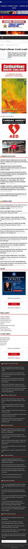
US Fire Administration (6, 330)
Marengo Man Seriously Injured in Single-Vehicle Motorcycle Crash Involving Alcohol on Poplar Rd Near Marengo (13, 238)
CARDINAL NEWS (7, 201)
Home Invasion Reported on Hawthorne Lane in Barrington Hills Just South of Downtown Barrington (13, 251)
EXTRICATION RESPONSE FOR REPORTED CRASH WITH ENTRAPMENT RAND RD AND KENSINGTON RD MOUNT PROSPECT (13, 173)
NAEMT (2, 323)
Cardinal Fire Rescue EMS (10, 363)
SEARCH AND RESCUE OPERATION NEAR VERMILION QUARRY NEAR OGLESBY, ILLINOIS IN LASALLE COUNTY (13, 167)
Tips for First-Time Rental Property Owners (11, 477)
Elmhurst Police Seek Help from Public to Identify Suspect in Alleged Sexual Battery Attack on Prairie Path (13, 400)
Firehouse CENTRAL (5, 322)
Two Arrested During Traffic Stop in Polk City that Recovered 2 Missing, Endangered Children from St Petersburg (13, 470)
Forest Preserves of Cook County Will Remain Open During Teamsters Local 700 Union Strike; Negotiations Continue (13, 263)
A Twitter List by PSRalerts (7, 116)
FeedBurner (17, 308)
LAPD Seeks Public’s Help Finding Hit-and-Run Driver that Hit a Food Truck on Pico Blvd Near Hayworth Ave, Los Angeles (14, 508)
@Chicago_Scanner (5, 339)
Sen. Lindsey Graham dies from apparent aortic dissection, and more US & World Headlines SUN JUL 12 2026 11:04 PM (14, 436)
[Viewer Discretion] (3, 54)
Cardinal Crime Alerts (9, 395)
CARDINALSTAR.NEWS (8, 480)
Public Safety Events (5, 329)
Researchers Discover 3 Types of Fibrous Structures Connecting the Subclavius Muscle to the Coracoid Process (14, 535)
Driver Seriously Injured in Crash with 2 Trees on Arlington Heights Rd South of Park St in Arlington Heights (13, 206)
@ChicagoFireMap (4, 338)
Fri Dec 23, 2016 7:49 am (6, 59)
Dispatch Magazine (5, 316)
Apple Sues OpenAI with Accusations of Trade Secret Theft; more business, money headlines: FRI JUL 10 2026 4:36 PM (14, 442)
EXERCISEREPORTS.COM (9, 514)
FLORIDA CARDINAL (8, 455)
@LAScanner (3, 343)
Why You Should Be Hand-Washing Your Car (12, 474)
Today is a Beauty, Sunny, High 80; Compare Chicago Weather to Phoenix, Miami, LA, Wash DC (13, 218)
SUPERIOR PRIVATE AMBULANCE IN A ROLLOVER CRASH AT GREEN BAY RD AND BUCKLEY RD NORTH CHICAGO (14, 161)
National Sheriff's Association (7, 325)
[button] (2, 17)
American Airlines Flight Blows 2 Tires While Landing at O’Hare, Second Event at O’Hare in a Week (13, 257)
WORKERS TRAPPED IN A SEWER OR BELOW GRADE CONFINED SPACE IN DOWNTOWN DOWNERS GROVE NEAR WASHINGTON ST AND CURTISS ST (14, 187)
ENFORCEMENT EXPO (6, 320)
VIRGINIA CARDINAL (8, 425)
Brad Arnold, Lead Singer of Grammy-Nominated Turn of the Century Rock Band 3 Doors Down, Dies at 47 (13, 491)
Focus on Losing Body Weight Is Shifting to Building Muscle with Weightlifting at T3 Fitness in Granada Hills (13, 486)
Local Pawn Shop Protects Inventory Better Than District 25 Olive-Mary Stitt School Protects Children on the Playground (14, 231)
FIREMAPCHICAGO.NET (9, 156)
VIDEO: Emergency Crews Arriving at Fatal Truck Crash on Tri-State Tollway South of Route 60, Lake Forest (17, 55)
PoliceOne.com (4, 327)
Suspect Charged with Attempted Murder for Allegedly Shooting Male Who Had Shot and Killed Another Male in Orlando (13, 460)
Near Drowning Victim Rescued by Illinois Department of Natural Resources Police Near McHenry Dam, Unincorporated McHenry (14, 390)
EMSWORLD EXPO (5, 318)
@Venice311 (3, 344)
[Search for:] (14, 41)
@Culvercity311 (4, 341)
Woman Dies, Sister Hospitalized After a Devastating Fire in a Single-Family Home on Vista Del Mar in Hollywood (14, 497)
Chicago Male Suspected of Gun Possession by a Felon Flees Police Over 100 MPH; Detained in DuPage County (13, 245)
